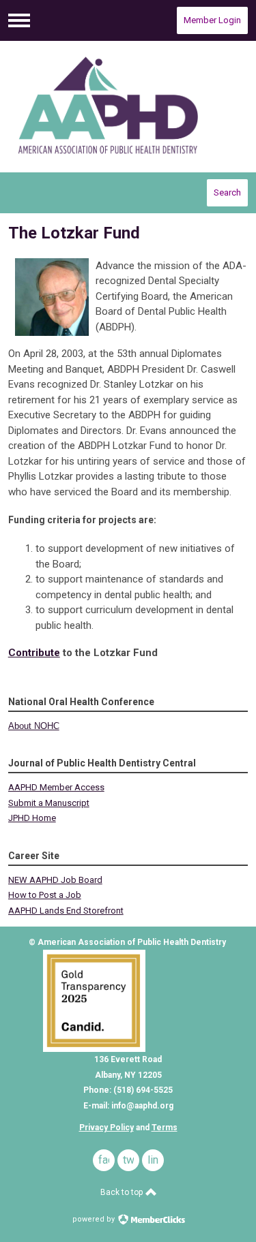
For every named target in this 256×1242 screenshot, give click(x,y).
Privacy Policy (106, 1127)
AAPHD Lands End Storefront (66, 910)
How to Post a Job (44, 895)
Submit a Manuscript (48, 803)
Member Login (212, 20)
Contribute (34, 653)
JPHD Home (32, 818)
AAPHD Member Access (56, 787)
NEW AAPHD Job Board (55, 880)
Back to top (122, 1192)
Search (227, 192)
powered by (94, 1219)
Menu (19, 20)
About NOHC (33, 726)
